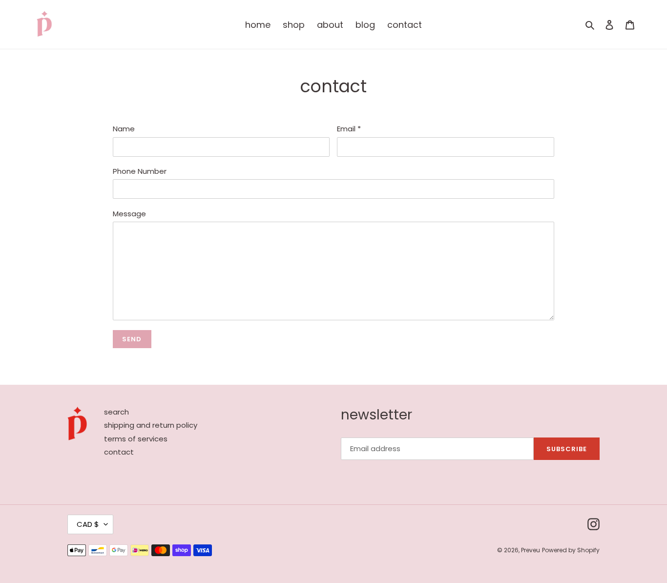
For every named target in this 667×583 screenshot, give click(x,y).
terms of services (135, 439)
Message (129, 213)
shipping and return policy (150, 425)
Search (116, 412)
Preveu (530, 550)
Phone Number (140, 171)
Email (349, 129)
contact (119, 452)
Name (124, 129)
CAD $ (88, 524)
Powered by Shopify (571, 550)
